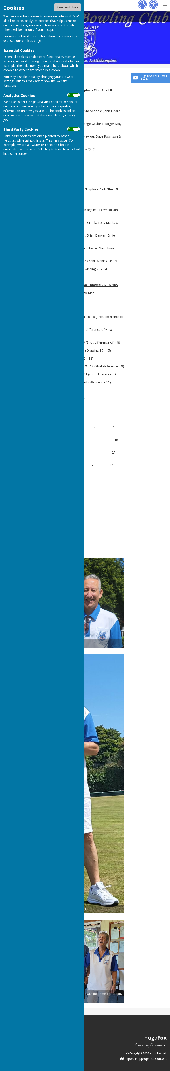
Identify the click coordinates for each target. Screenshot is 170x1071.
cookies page (31, 40)
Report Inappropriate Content (145, 1059)
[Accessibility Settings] (153, 4)
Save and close (67, 7)
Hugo (155, 1037)
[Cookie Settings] (142, 4)
